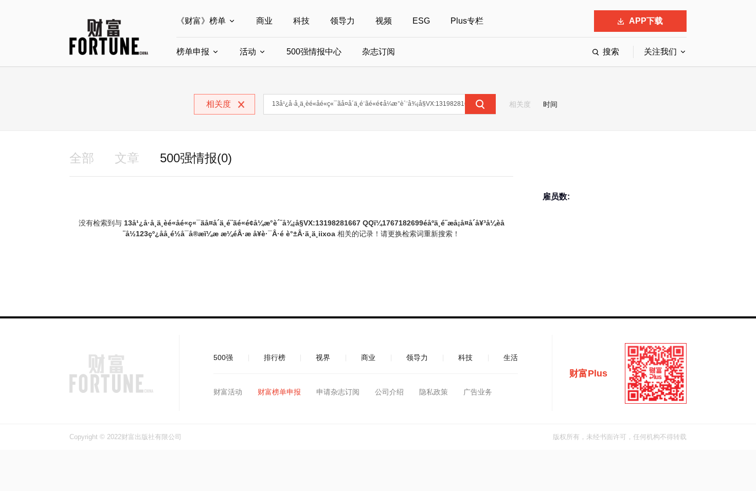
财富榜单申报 (279, 392)
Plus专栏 (467, 20)
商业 (264, 20)
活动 (248, 51)
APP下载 (646, 20)
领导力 (342, 20)
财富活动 (227, 392)
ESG (421, 20)
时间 (550, 104)
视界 (323, 357)
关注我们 (660, 51)
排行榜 (274, 357)
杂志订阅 (378, 51)
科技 (301, 20)
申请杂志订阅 (337, 392)
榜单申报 (192, 51)
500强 (223, 357)
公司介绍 (389, 392)
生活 (510, 357)
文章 (127, 158)
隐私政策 (433, 392)
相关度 (520, 104)
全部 (81, 158)
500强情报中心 (313, 51)
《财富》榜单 (201, 20)
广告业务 (477, 392)
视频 (383, 20)
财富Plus (588, 373)
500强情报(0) (196, 158)
